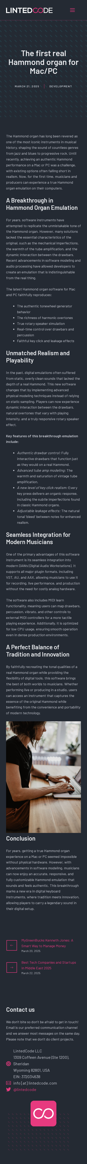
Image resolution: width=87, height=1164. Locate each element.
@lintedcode (24, 1089)
